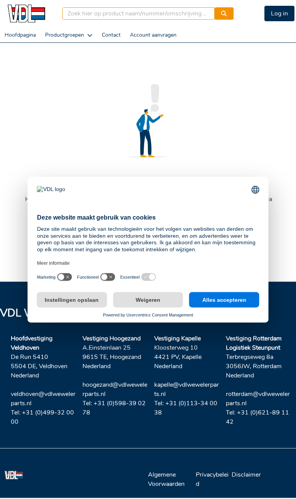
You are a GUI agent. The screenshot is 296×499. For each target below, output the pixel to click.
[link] (20, 35)
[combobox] (136, 13)
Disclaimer (246, 474)
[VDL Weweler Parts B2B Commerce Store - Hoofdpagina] (26, 13)
